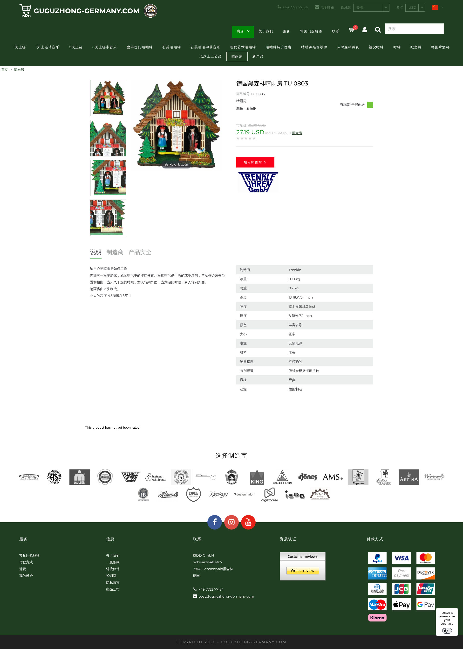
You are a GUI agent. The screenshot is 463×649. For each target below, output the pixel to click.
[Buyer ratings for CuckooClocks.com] (303, 568)
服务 (287, 31)
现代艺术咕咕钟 (243, 47)
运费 (22, 569)
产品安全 (140, 252)
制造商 (115, 252)
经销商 (111, 575)
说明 (96, 252)
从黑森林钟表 (348, 47)
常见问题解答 (311, 31)
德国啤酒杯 (440, 47)
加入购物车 (253, 162)
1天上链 (19, 47)
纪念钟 (416, 47)
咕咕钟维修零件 (314, 47)
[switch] (447, 631)
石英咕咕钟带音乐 (205, 47)
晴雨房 (237, 56)
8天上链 (76, 47)
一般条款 (113, 562)
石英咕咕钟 (171, 47)
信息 (110, 539)
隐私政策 (113, 582)
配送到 (346, 7)
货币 (400, 7)
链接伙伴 (113, 569)
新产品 (258, 56)
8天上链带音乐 (104, 47)
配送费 (297, 133)
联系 (336, 31)
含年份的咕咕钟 (140, 47)
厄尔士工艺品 (210, 56)
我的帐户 (26, 575)
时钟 (397, 47)
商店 (240, 31)
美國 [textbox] (359, 7)
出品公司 (113, 589)
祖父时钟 (376, 47)
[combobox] (371, 8)
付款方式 (26, 562)
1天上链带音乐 (47, 47)
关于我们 (266, 31)
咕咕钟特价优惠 (279, 47)
